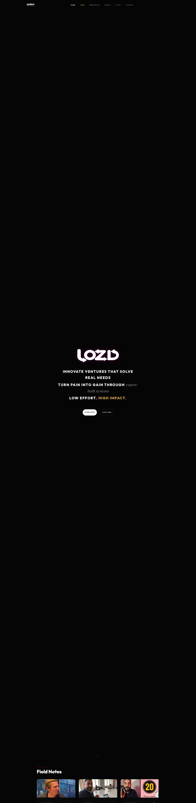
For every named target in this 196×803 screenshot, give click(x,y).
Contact (130, 5)
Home (73, 5)
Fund (82, 5)
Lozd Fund (106, 412)
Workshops (94, 5)
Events (108, 5)
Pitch (118, 5)
